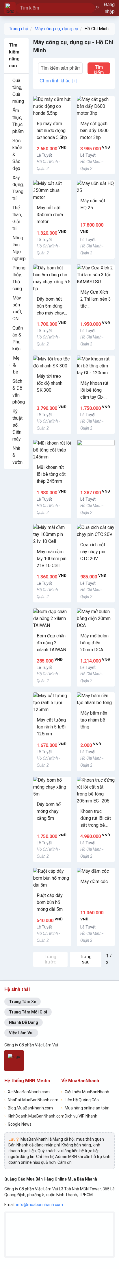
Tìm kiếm (99, 69)
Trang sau (86, 959)
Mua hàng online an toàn (85, 1108)
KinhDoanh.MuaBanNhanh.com (31, 1116)
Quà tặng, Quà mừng (18, 91)
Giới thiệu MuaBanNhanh (85, 1091)
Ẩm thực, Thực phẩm (18, 121)
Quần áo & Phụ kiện (17, 338)
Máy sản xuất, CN (17, 308)
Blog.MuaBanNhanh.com (28, 1108)
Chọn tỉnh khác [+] (58, 80)
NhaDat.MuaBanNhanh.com (31, 1100)
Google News (17, 1124)
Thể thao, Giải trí (17, 218)
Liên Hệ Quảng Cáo (80, 1100)
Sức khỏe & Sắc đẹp (17, 154)
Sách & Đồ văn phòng (18, 391)
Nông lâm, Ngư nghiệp (19, 248)
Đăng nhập (109, 8)
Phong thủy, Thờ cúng (18, 278)
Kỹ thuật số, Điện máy (17, 425)
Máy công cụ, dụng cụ (56, 29)
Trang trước (50, 959)
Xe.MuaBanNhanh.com (27, 1091)
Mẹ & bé (16, 365)
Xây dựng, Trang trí (18, 188)
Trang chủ (18, 29)
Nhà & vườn (17, 455)
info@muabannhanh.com (39, 1204)
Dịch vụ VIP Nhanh (79, 1116)
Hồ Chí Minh (96, 29)
